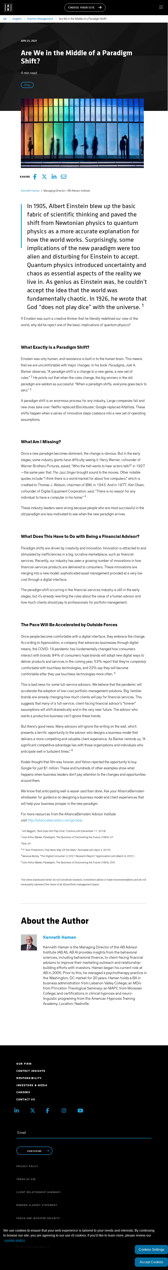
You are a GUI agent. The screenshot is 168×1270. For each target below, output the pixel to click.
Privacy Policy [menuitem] (27, 1166)
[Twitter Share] (44, 177)
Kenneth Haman (30, 190)
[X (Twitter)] (35, 1110)
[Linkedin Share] (54, 177)
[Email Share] (63, 177)
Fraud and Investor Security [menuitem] (38, 1218)
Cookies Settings (151, 1249)
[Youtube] (82, 1110)
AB (5, 19)
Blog (27, 85)
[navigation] (162, 7)
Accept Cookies (151, 1262)
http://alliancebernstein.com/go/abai (55, 820)
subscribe (34, 1151)
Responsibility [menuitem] (29, 1078)
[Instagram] (66, 1110)
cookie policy (14, 1240)
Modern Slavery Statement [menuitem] (36, 1205)
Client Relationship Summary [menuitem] (38, 1192)
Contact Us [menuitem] (25, 1099)
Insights (17, 19)
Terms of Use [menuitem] (26, 1179)
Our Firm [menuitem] (24, 1064)
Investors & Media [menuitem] (32, 1085)
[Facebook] (51, 1110)
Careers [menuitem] (23, 1092)
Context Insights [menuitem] (30, 1071)
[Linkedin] (19, 1110)
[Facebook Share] (35, 177)
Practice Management (40, 19)
